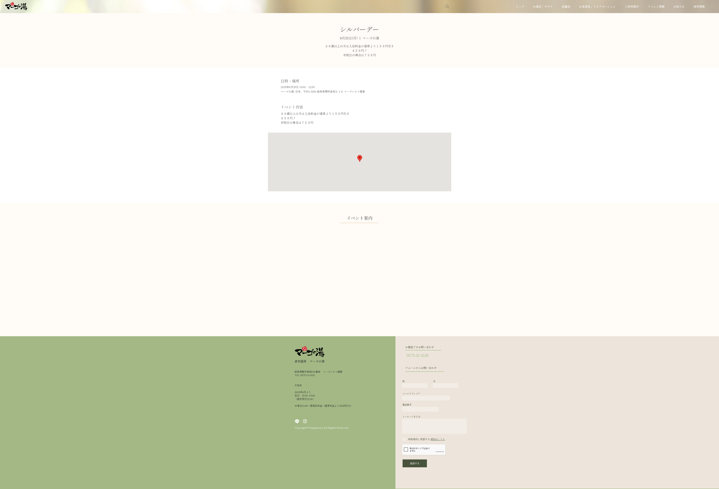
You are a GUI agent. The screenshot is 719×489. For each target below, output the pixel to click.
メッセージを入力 (411, 417)
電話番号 (406, 405)
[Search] (447, 6)
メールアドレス (410, 394)
